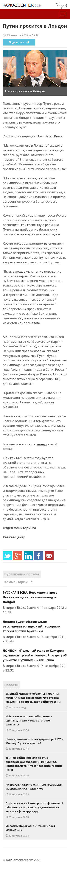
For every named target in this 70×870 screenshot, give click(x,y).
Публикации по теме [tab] (21, 574)
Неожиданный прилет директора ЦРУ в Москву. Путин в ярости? (34, 743)
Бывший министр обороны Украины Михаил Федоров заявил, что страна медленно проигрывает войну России (33, 700)
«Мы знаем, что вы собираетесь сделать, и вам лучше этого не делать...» (29, 723)
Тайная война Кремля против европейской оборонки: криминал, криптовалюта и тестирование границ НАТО (34, 766)
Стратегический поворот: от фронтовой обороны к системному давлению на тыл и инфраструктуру (34, 809)
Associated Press (50, 136)
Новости (11, 685)
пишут (42, 444)
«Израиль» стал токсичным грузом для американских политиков (34, 789)
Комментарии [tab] (18, 582)
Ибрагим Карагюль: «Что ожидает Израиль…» (30, 830)
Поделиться (17, 42)
